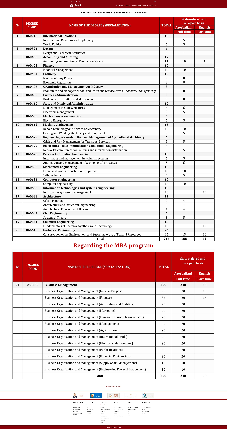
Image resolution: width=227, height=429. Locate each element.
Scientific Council (76, 407)
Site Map (144, 409)
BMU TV (151, 5)
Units (88, 415)
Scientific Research (118, 409)
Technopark (116, 411)
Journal (116, 413)
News (117, 5)
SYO (129, 411)
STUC (129, 415)
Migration (103, 413)
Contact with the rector (146, 407)
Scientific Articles (118, 407)
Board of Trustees (76, 409)
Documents (75, 411)
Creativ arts (103, 420)
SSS (129, 413)
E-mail (72, 1)
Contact (143, 413)
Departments (89, 413)
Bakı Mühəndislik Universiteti (115, 427)
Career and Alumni (136, 5)
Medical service (104, 416)
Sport (102, 422)
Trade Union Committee (133, 407)
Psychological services (105, 418)
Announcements (145, 411)
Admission (121, 5)
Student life (145, 5)
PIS (79, 1)
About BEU (103, 407)
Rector (88, 407)
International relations (105, 409)
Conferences (117, 415)
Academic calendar (118, 416)
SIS (76, 1)
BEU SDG (128, 5)
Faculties (89, 411)
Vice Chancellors (90, 409)
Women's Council (132, 409)
